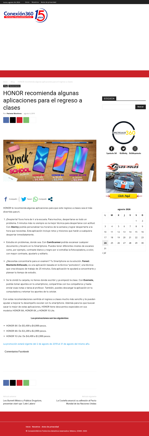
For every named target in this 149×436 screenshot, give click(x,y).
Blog (13, 82)
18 (112, 237)
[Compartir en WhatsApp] (40, 199)
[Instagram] (140, 2)
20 (124, 237)
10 (105, 231)
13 (124, 231)
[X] (144, 2)
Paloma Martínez (14, 113)
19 (118, 237)
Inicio (5, 82)
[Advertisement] (74, 48)
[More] (33, 120)
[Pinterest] (19, 120)
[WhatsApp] (26, 120)
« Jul (104, 252)
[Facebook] (137, 2)
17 (105, 237)
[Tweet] (26, 199)
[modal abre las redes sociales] (50, 199)
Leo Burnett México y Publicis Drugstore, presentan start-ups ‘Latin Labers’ (22, 402)
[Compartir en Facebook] (10, 199)
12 (118, 231)
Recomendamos (14, 86)
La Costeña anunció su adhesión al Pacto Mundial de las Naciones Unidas (76, 402)
